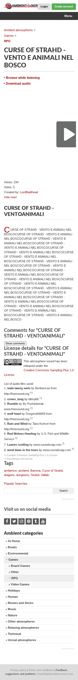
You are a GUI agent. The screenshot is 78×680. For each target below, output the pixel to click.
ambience (10, 470)
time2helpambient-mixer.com (55, 673)
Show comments (15, 343)
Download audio (18, 83)
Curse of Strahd (52, 470)
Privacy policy (18, 670)
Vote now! (10, 197)
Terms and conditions (41, 670)
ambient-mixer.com (24, 6)
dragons (9, 475)
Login (44, 6)
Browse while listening (23, 77)
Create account (64, 6)
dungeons (22, 475)
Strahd (35, 475)
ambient (23, 470)
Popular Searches (15, 483)
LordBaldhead (29, 192)
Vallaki (45, 475)
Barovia (35, 470)
